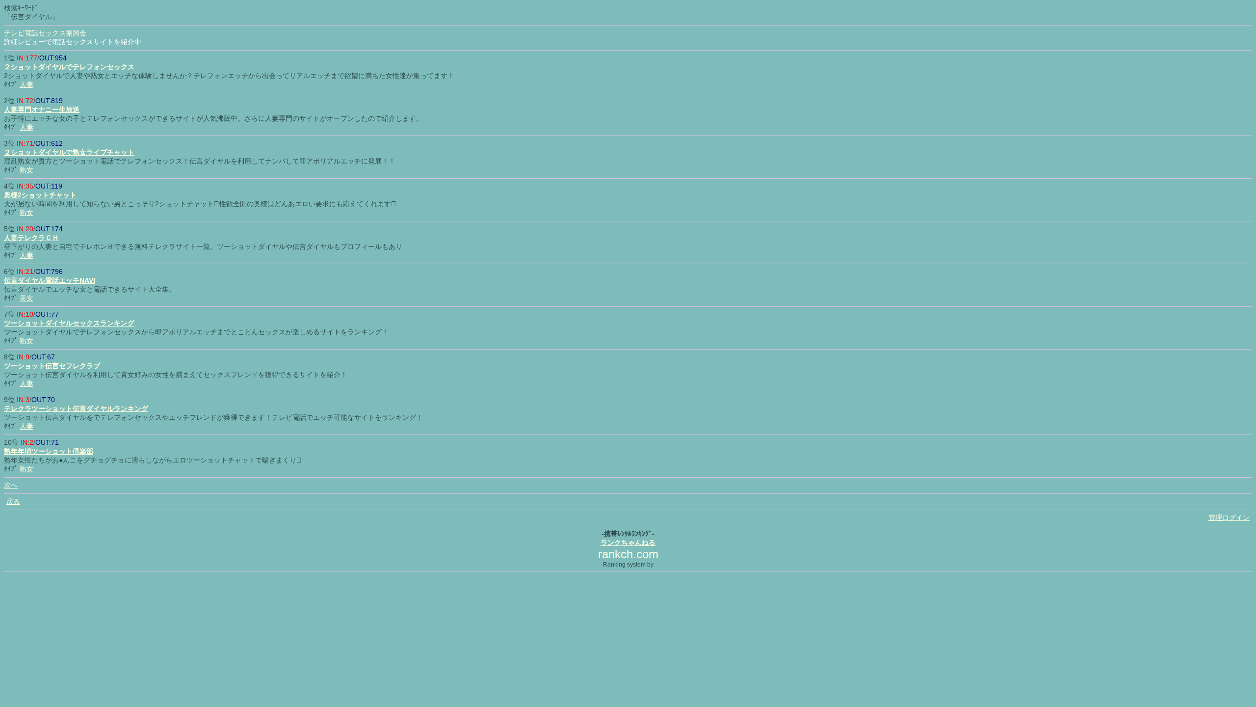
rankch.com (628, 554)
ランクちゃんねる (628, 542)
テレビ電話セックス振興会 (45, 33)
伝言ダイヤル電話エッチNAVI (49, 280)
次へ (11, 485)
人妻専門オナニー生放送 (41, 109)
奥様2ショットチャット (40, 195)
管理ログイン (1229, 517)
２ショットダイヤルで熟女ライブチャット (69, 152)
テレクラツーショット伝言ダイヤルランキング (76, 408)
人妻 (26, 84)
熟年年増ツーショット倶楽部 (48, 451)
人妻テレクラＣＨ (31, 238)
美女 (26, 298)
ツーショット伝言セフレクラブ (52, 366)
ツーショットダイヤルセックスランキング (69, 323)
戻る (13, 501)
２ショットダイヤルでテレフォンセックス (69, 67)
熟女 (26, 170)
